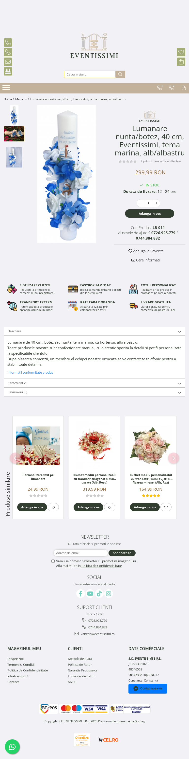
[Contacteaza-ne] (30, 38)
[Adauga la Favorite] (53, 507)
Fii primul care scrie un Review (160, 161)
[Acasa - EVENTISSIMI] (94, 50)
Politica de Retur (80, 664)
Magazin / (22, 99)
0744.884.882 (97, 627)
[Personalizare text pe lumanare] (38, 445)
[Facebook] (80, 593)
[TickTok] (99, 593)
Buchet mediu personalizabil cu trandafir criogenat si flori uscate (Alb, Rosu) (94, 479)
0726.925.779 (97, 620)
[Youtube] (90, 593)
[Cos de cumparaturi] (179, 57)
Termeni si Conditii (20, 664)
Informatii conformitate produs (30, 372)
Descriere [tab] (14, 331)
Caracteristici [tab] (17, 383)
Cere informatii (147, 260)
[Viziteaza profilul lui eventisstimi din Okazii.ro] (82, 740)
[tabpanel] (67, 174)
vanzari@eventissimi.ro (97, 634)
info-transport (17, 676)
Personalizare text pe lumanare (38, 477)
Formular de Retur (81, 676)
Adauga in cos (150, 213)
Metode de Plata (80, 658)
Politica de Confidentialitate (101, 565)
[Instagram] (108, 593)
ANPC (72, 682)
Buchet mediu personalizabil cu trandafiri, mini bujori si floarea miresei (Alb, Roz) (151, 479)
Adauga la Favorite (148, 250)
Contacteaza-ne (151, 688)
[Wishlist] (179, 48)
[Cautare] (120, 74)
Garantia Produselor (82, 670)
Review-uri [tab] (17, 392)
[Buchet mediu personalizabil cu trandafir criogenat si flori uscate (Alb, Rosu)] (94, 446)
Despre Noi (15, 658)
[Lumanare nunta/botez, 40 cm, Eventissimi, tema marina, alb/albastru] (67, 174)
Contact (13, 682)
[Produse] (6, 89)
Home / (9, 99)
